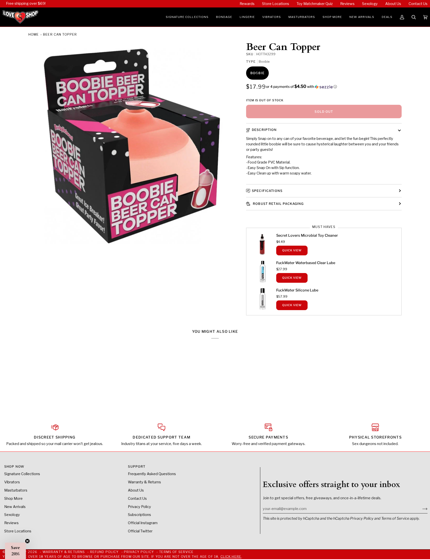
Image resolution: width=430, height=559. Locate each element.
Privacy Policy (362, 518)
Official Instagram (143, 523)
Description (264, 130)
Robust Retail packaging (278, 204)
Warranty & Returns (144, 482)
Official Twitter (140, 531)
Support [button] (136, 466)
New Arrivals (15, 506)
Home (33, 34)
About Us (136, 490)
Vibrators (12, 482)
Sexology (12, 514)
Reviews (11, 523)
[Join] (421, 509)
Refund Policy (104, 552)
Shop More (13, 498)
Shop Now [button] (14, 466)
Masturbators (15, 490)
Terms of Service (395, 518)
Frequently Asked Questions (152, 474)
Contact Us (137, 498)
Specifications (267, 191)
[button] (187, 17)
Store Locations (17, 531)
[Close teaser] (27, 541)
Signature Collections (22, 474)
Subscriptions (139, 514)
